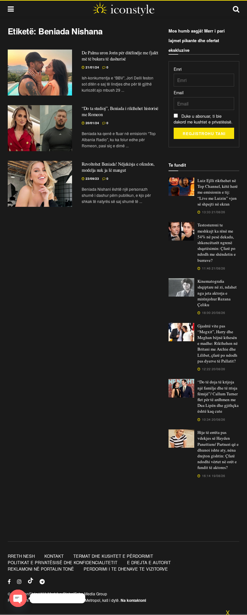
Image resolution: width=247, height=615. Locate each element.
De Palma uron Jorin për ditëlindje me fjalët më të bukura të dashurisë (120, 56)
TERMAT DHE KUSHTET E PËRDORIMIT (113, 556)
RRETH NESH (21, 556)
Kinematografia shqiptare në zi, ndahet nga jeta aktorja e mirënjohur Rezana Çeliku (217, 293)
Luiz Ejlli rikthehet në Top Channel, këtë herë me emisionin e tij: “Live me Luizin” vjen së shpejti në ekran (217, 192)
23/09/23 (92, 178)
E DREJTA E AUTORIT (149, 562)
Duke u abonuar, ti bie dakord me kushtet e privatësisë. (203, 119)
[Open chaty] (18, 598)
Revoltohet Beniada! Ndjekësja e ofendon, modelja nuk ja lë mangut (118, 167)
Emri (178, 69)
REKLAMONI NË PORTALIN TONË (41, 569)
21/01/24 (92, 67)
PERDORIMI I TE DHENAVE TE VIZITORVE (126, 569)
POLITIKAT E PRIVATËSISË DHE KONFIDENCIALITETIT (62, 562)
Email (179, 93)
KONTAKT (54, 556)
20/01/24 (92, 123)
